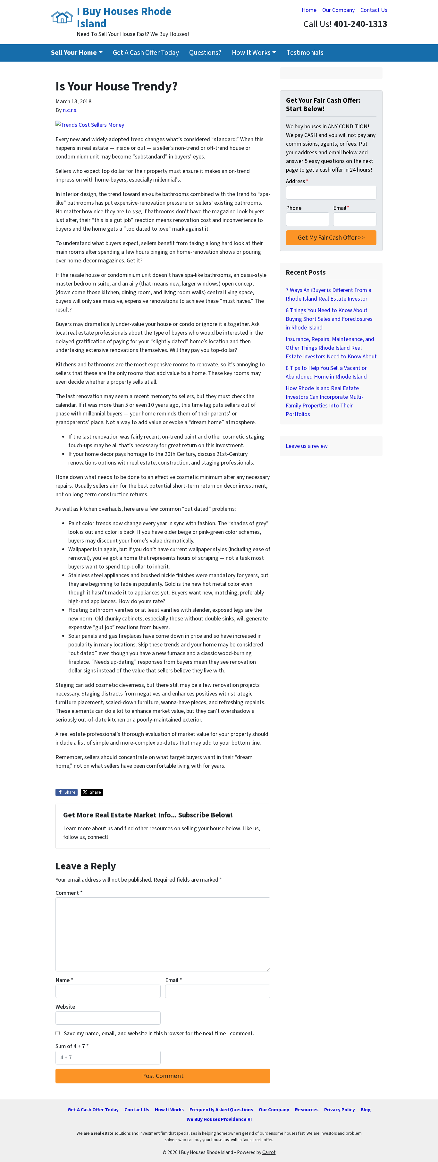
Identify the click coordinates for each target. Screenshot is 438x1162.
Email (173, 980)
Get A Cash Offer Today (146, 53)
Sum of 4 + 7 (72, 1046)
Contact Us (373, 10)
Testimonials (305, 53)
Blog (366, 1109)
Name (64, 980)
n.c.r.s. (70, 110)
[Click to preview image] (89, 125)
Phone (293, 208)
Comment (69, 893)
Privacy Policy (339, 1109)
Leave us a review (307, 446)
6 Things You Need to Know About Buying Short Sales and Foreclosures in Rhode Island (329, 319)
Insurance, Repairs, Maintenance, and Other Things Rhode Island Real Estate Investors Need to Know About (331, 348)
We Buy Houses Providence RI (219, 1119)
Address (297, 181)
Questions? (205, 53)
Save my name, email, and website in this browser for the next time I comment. (159, 1034)
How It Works (251, 53)
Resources (306, 1109)
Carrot (269, 1152)
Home (309, 10)
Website (65, 1007)
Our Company (338, 10)
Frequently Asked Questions (221, 1109)
